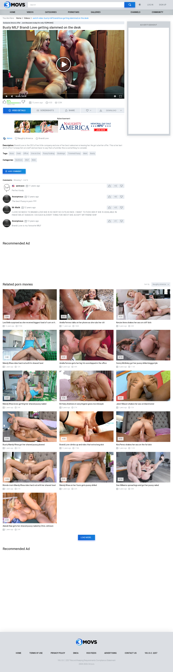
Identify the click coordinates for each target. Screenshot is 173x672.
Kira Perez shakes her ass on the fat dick (134, 445)
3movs (91, 664)
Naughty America (25, 138)
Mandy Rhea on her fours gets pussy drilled (78, 485)
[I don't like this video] (23, 102)
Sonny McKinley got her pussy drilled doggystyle (137, 363)
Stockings (61, 153)
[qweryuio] (7, 188)
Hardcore (18, 160)
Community (157, 12)
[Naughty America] (63, 131)
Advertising (110, 653)
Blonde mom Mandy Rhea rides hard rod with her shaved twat (29, 485)
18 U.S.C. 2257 (151, 653)
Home (12, 12)
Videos (30, 12)
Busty (92, 153)
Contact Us (131, 653)
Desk (19, 153)
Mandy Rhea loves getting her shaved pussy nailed (24, 404)
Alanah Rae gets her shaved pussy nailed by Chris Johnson (28, 526)
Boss (12, 153)
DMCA (75, 653)
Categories (50, 12)
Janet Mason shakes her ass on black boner (135, 404)
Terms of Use (36, 653)
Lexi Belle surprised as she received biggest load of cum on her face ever (30, 322)
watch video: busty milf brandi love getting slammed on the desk (61, 18)
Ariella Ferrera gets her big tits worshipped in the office (83, 363)
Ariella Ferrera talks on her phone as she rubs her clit (82, 322)
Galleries (95, 12)
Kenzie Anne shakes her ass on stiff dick (133, 322)
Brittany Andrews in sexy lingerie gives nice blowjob (81, 404)
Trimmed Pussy (74, 153)
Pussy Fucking (48, 153)
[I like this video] (4, 102)
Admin (9, 138)
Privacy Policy (58, 653)
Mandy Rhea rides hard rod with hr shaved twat (23, 363)
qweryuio (20, 186)
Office (26, 153)
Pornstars (73, 12)
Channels (135, 12)
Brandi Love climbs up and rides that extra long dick (81, 445)
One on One (35, 153)
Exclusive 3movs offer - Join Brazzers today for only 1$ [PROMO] (28, 23)
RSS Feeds (91, 653)
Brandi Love (44, 138)
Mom (85, 153)
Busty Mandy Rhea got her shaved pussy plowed (24, 445)
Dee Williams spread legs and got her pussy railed (137, 485)
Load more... (86, 537)
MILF (27, 160)
